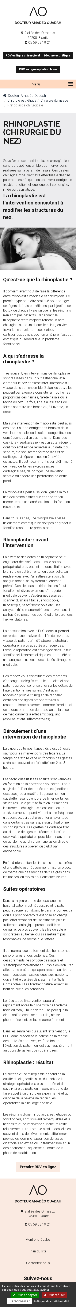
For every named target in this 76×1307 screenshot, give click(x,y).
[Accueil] (38, 15)
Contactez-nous (38, 1263)
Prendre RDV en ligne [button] (38, 1167)
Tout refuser (55, 1295)
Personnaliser (20, 1301)
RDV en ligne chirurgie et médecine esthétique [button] (38, 55)
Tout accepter (26, 1295)
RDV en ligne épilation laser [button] (38, 69)
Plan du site (38, 1251)
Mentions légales (38, 1240)
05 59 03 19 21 (39, 43)
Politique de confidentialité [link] (51, 1301)
